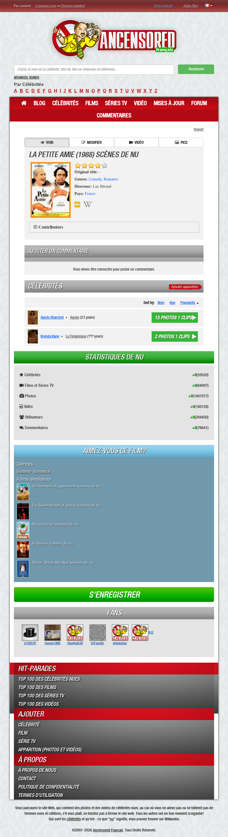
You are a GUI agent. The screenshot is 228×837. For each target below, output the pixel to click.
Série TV (26, 741)
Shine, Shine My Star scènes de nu (63, 562)
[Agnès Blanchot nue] (34, 318)
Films (91, 103)
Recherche (196, 69)
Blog (39, 103)
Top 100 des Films (37, 687)
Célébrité (28, 725)
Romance (111, 179)
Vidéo (140, 103)
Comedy (95, 179)
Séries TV (116, 103)
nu (112, 819)
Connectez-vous (45, 6)
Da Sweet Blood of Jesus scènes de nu (66, 505)
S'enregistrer (114, 595)
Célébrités (65, 103)
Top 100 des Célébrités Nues (49, 679)
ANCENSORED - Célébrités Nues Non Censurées (114, 40)
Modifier (94, 142)
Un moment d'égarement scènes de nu (66, 486)
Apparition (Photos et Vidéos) (49, 750)
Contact (27, 779)
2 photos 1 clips (172, 336)
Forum (199, 103)
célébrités (74, 819)
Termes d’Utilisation (40, 795)
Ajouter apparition (184, 287)
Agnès (74, 317)
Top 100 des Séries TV (41, 696)
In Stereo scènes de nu (52, 543)
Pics (184, 142)
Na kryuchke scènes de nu (55, 524)
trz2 (150, 632)
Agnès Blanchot (52, 317)
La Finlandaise (76, 336)
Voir (49, 142)
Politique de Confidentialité (48, 787)
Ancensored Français (108, 830)
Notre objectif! (163, 6)
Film (22, 733)
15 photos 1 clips (173, 318)
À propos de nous (37, 770)
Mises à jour (169, 103)
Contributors (50, 227)
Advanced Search (26, 78)
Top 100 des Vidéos (38, 704)
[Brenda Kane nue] (34, 336)
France (90, 194)
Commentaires (114, 115)
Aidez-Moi (191, 6)
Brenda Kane (50, 336)
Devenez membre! (73, 6)
